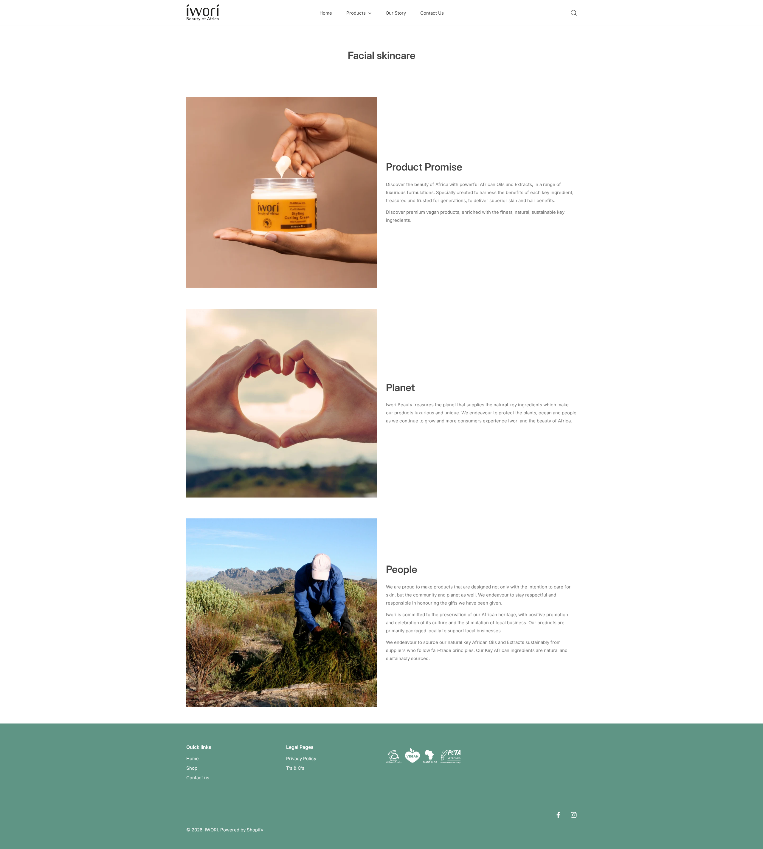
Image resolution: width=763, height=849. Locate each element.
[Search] (573, 12)
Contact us (197, 777)
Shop (191, 768)
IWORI (211, 830)
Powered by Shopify (241, 830)
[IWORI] (202, 12)
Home (192, 758)
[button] (359, 13)
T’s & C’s (295, 768)
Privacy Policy (301, 758)
